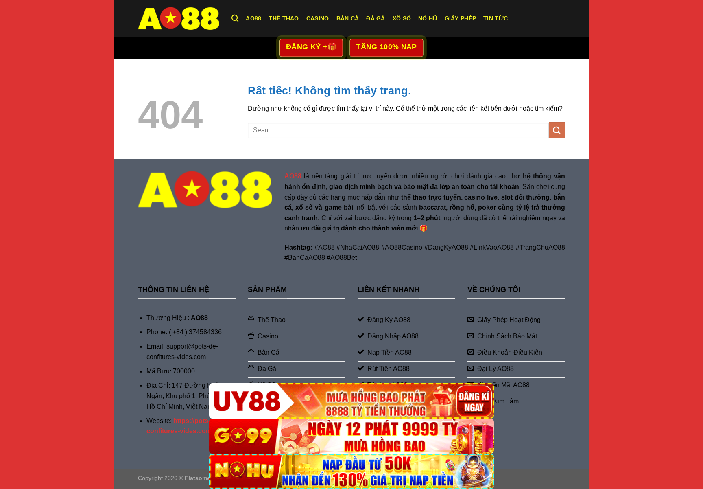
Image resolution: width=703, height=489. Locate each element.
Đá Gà (375, 18)
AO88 (253, 18)
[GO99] (351, 436)
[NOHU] (351, 471)
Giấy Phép (460, 18)
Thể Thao (284, 18)
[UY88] (351, 401)
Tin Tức (495, 18)
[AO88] (178, 18)
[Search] (234, 18)
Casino (317, 18)
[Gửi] (557, 130)
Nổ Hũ (427, 18)
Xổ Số (402, 18)
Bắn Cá (347, 18)
